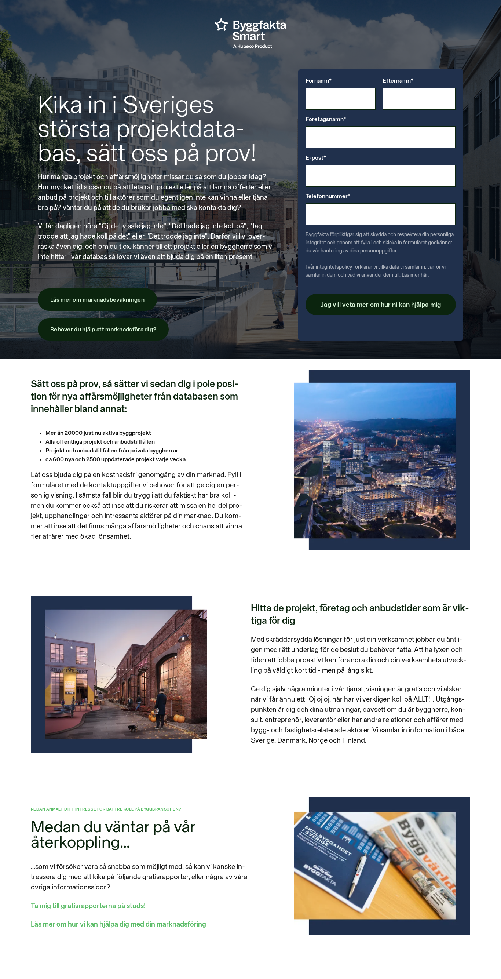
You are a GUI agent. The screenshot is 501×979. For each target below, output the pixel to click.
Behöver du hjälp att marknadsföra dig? (103, 330)
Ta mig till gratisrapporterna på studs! (88, 906)
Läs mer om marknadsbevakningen (97, 300)
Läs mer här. (415, 275)
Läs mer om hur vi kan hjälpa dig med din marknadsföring (118, 924)
